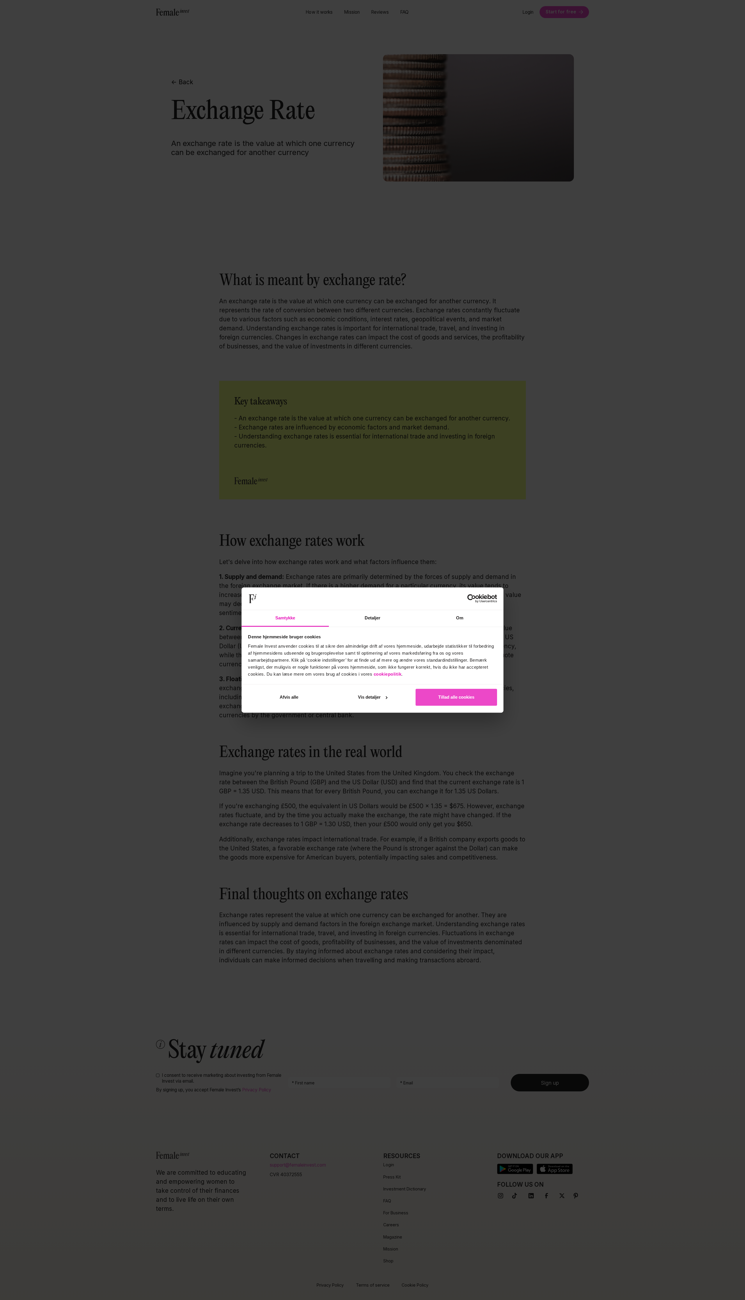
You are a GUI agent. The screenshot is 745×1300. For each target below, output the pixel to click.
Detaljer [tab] (373, 617)
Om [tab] (459, 617)
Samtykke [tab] (285, 617)
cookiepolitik (388, 674)
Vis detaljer (369, 697)
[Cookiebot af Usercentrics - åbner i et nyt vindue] (471, 598)
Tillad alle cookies (456, 697)
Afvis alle (289, 697)
